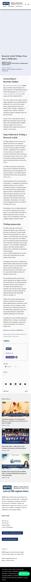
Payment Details (6, 525)
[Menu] (28, 4)
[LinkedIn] (15, 384)
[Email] (16, 357)
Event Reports (16, 63)
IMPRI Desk (9, 353)
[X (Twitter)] (10, 384)
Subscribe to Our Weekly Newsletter (12, 533)
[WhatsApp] (20, 384)
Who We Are (5, 521)
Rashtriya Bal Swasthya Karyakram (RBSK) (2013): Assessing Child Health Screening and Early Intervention (14, 473)
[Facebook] (5, 384)
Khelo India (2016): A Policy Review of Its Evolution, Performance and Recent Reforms (14, 447)
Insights (4, 63)
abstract (21, 156)
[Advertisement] (15, 34)
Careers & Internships (7, 527)
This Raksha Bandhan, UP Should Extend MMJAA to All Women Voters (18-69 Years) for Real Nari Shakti (15, 421)
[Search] (25, 4)
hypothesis (8, 177)
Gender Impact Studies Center (13, 85)
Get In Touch (5, 523)
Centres (9, 63)
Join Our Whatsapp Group (9, 539)
